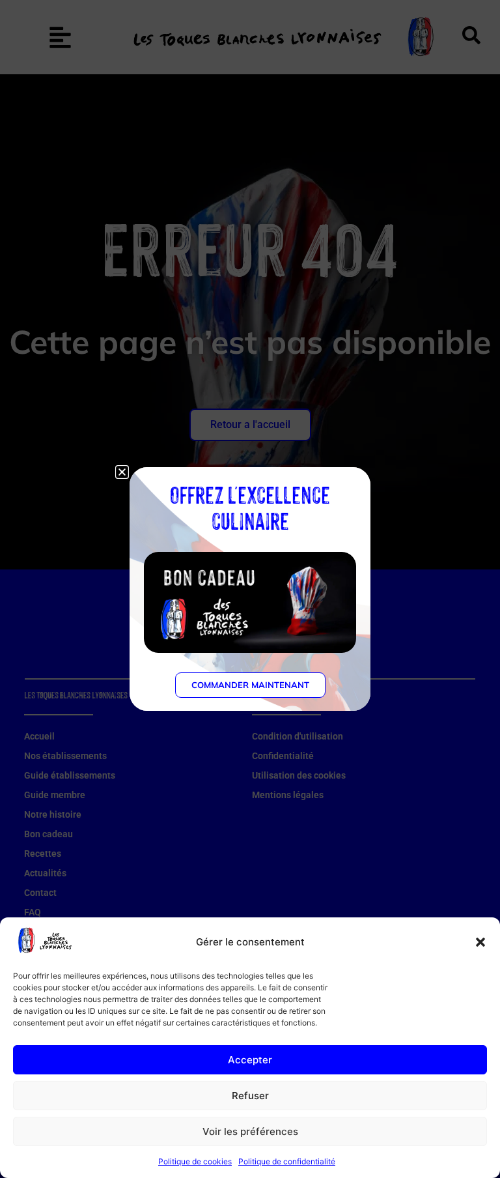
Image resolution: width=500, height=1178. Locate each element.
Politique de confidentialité (286, 1161)
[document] (250, 589)
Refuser (250, 1095)
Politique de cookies (195, 1161)
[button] (480, 942)
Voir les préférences (250, 1131)
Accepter (250, 1060)
